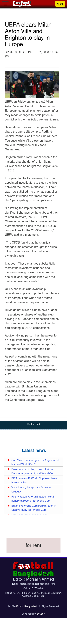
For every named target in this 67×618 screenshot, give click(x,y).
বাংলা (60, 4)
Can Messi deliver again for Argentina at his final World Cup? (35, 462)
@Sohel (41, 613)
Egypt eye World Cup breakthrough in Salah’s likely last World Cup (33, 508)
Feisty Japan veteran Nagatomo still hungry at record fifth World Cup (32, 499)
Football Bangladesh (26, 606)
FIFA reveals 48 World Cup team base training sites (34, 480)
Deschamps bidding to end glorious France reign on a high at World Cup (32, 471)
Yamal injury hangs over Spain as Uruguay (31, 489)
